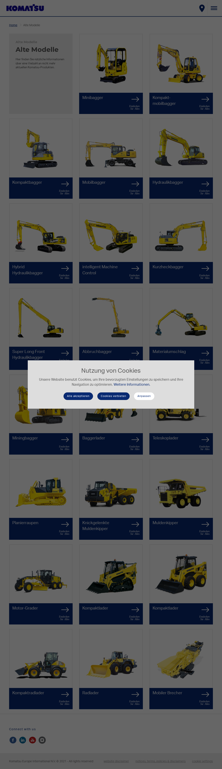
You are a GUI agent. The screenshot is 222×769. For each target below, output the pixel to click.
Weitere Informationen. (132, 384)
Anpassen (144, 396)
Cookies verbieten (113, 396)
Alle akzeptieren (78, 396)
